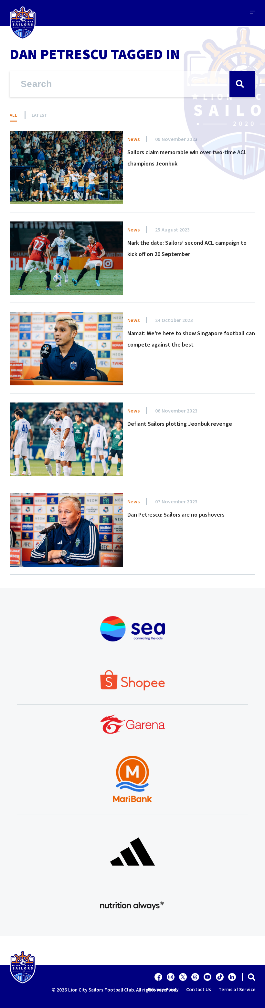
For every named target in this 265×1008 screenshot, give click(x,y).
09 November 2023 (176, 139)
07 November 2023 (176, 501)
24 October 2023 (174, 320)
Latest (40, 115)
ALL (13, 115)
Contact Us (198, 989)
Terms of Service (236, 989)
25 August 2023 (172, 229)
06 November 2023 (176, 410)
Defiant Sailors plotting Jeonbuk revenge (179, 423)
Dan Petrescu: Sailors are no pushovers (176, 514)
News (133, 139)
